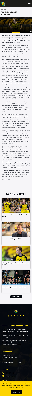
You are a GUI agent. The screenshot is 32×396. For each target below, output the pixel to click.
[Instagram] (11, 315)
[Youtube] (14, 315)
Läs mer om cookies (18, 387)
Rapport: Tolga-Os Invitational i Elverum (14, 287)
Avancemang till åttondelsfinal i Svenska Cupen (15, 216)
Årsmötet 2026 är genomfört (11, 239)
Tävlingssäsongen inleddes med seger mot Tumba (15, 264)
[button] (29, 3)
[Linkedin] (20, 315)
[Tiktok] (23, 315)
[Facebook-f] (8, 315)
